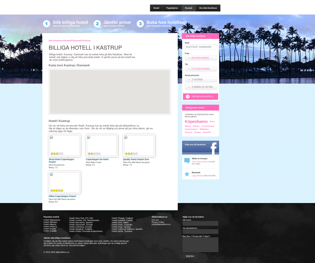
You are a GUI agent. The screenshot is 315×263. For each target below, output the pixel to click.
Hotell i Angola (50, 229)
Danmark (77, 40)
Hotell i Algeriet (50, 224)
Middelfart (204, 129)
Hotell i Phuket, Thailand (122, 218)
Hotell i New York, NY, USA (81, 218)
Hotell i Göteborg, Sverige (80, 227)
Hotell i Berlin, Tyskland (122, 231)
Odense (196, 126)
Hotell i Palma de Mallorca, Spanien (127, 229)
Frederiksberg (208, 126)
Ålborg (188, 126)
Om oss (155, 220)
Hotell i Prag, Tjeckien (121, 227)
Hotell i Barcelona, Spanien (81, 222)
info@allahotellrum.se (161, 224)
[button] (201, 80)
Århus (212, 122)
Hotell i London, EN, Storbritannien (84, 220)
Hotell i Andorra (50, 226)
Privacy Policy (158, 222)
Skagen (197, 132)
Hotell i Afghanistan (52, 220)
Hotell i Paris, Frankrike (122, 225)
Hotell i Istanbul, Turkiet (122, 220)
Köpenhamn (196, 121)
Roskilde (207, 132)
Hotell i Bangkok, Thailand (80, 229)
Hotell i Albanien (50, 222)
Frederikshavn (191, 129)
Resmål (67, 40)
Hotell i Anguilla (50, 231)
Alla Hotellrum (55, 40)
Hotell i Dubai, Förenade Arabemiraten (86, 231)
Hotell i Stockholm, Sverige (81, 225)
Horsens (188, 132)
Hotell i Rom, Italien (120, 222)
